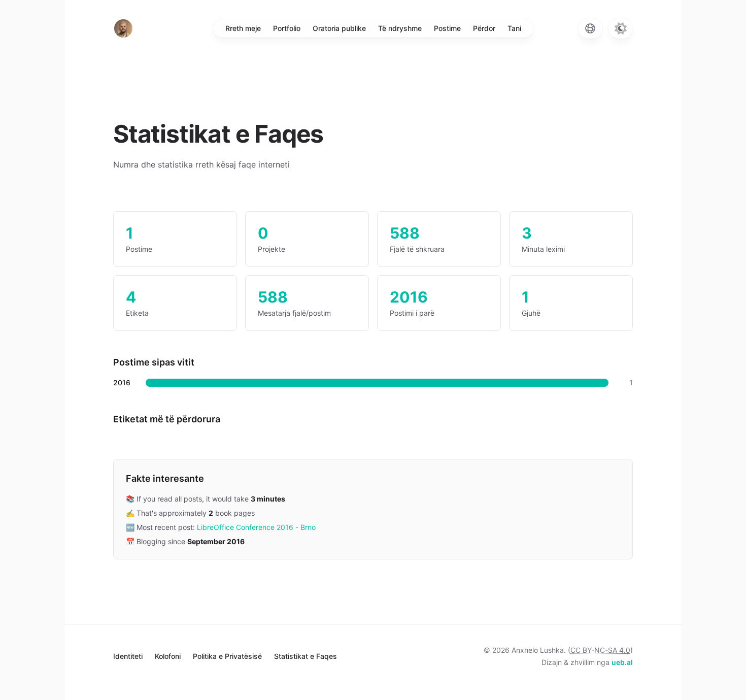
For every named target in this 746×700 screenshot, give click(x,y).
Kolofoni (168, 656)
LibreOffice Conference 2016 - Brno (256, 527)
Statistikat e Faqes (305, 656)
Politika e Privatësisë (227, 656)
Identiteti (128, 656)
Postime (447, 28)
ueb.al (622, 662)
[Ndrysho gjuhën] (590, 28)
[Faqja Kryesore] (123, 28)
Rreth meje (243, 28)
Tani (514, 28)
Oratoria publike (339, 28)
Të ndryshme (400, 28)
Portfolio (286, 28)
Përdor (484, 28)
